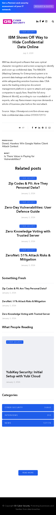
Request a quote (44, 6)
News (28, 423)
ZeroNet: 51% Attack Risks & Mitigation (24, 301)
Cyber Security (28, 32)
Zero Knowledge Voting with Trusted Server (26, 314)
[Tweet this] (36, 127)
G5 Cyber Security (22, 506)
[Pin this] (42, 127)
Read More (28, 473)
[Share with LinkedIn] (39, 127)
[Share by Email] (49, 127)
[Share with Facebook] (32, 127)
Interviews (28, 415)
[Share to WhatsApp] (46, 127)
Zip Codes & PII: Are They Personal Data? (24, 289)
